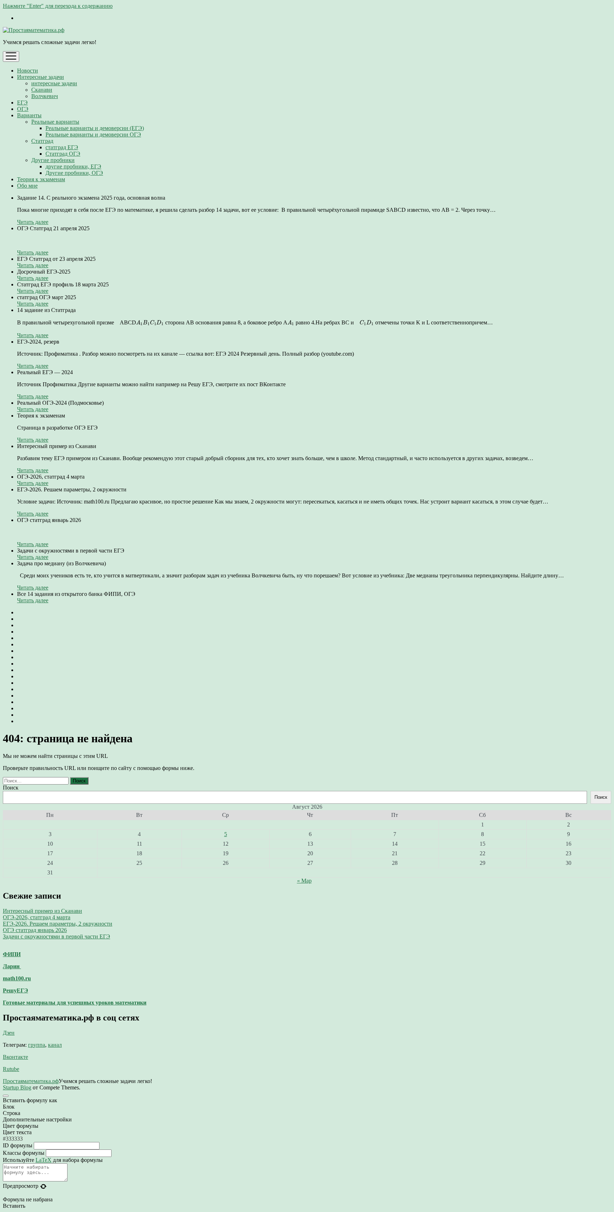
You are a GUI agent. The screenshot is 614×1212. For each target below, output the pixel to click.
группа (36, 1045)
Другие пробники (53, 160)
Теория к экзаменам (41, 179)
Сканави (41, 90)
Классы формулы (23, 1153)
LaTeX (44, 1160)
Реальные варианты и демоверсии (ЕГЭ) (94, 128)
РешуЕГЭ (15, 990)
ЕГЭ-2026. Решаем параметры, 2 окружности (57, 924)
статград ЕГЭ (61, 147)
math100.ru (17, 978)
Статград (42, 141)
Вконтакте (15, 1057)
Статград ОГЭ (62, 154)
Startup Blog (17, 1087)
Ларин (12, 966)
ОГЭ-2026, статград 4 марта (36, 917)
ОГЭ (22, 109)
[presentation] (150, 323)
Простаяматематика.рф (31, 1081)
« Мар (304, 881)
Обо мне (27, 186)
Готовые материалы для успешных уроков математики (74, 1003)
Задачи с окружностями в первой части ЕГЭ (56, 936)
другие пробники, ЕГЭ (73, 166)
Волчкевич (44, 96)
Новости (27, 71)
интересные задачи (54, 83)
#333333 (13, 1139)
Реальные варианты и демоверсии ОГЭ (93, 134)
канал (55, 1045)
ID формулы (17, 1145)
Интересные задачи (40, 77)
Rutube (11, 1069)
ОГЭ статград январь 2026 (35, 930)
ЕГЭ (22, 102)
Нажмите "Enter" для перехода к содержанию (58, 6)
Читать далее (32, 222)
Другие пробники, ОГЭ (74, 173)
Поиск (10, 788)
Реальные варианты (55, 122)
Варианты (29, 115)
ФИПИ (12, 954)
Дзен (9, 1033)
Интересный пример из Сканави (42, 911)
